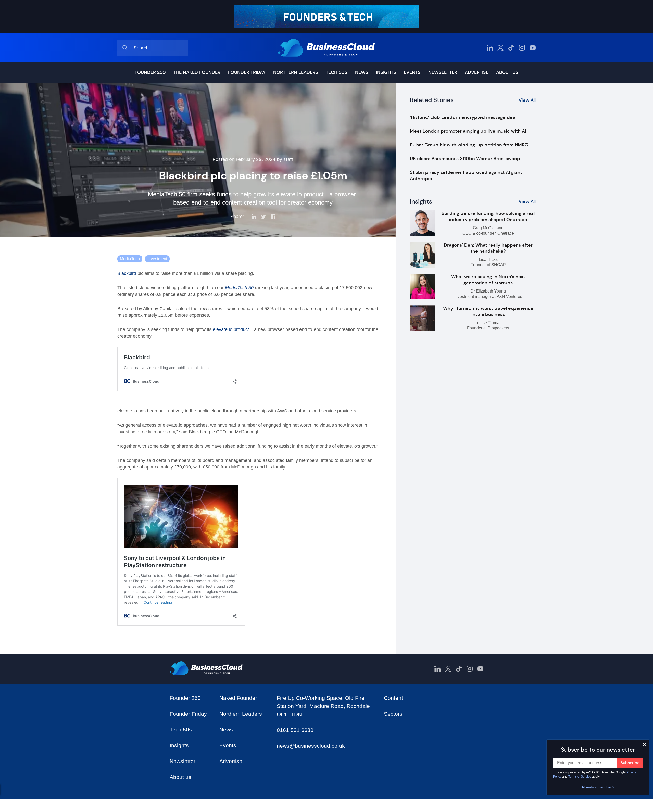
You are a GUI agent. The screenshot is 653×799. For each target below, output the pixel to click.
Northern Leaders (295, 72)
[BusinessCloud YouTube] (533, 48)
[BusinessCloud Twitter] (500, 48)
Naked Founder (238, 698)
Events (412, 72)
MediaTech (130, 259)
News (361, 72)
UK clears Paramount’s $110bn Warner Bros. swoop (465, 158)
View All (527, 100)
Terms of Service (579, 776)
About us (507, 72)
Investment (157, 259)
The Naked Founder (196, 72)
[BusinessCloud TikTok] (511, 48)
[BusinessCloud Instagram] (522, 48)
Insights (386, 72)
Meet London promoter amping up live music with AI (468, 131)
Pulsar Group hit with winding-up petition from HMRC (469, 145)
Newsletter (442, 72)
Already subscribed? (598, 787)
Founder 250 (150, 72)
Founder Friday (247, 72)
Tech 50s (336, 72)
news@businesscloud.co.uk (311, 746)
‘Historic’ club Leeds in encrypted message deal (463, 117)
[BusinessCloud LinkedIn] (490, 48)
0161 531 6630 (295, 730)
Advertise (476, 72)
